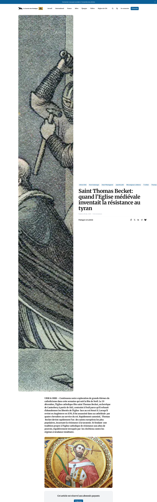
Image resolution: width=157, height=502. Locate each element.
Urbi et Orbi (82, 185)
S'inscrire (135, 8)
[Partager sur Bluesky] (145, 220)
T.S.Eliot (146, 185)
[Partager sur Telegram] (142, 220)
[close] (155, 2)
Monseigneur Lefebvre (133, 185)
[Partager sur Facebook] (131, 220)
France (69, 8)
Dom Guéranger (94, 185)
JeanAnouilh (120, 185)
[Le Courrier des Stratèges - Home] (31, 8)
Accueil (50, 8)
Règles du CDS (102, 8)
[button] (113, 8)
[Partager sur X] (134, 220)
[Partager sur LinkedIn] (138, 220)
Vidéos (92, 8)
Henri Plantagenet (107, 185)
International (59, 8)
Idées (76, 8)
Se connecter (125, 8)
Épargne (84, 8)
